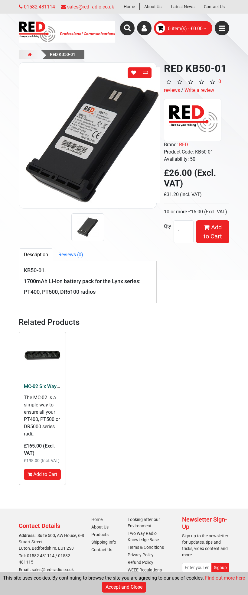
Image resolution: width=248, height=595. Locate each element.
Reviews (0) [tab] (70, 254)
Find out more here (225, 578)
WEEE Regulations (145, 570)
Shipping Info (103, 542)
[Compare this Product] (145, 72)
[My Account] (144, 28)
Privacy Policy (141, 554)
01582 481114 (40, 555)
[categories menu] (222, 28)
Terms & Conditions (146, 547)
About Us (153, 6)
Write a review (199, 90)
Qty (167, 226)
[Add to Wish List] (134, 72)
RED (183, 144)
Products (100, 534)
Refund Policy (140, 562)
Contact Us (214, 6)
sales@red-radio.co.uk (53, 569)
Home (129, 6)
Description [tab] (36, 254)
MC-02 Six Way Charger (49, 386)
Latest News (182, 6)
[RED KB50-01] (88, 135)
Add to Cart (213, 232)
